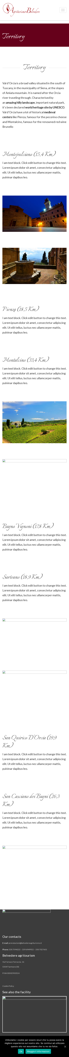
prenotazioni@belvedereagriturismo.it (25, 943)
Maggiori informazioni (38, 1051)
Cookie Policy (8, 986)
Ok (21, 1051)
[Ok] (65, 1046)
